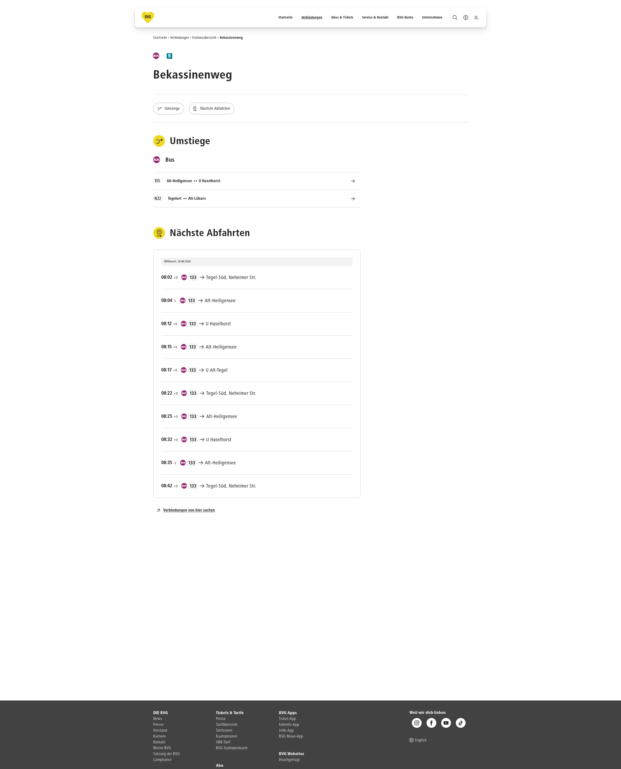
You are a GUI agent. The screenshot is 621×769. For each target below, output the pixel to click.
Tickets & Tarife (230, 713)
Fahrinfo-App (289, 725)
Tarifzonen (224, 731)
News (157, 719)
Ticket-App (287, 719)
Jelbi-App (286, 731)
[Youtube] (446, 723)
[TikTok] (461, 723)
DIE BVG (160, 713)
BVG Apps (288, 713)
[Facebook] (431, 723)
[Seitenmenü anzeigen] (476, 17)
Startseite (160, 37)
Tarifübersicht (226, 725)
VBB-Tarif (223, 742)
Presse (158, 725)
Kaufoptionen (226, 737)
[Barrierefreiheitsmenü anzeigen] (466, 17)
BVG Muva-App (291, 737)
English (421, 740)
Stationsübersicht (204, 37)
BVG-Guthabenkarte (232, 748)
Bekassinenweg (231, 37)
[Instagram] (417, 723)
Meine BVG (162, 748)
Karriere (159, 737)
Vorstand (160, 731)
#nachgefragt (289, 760)
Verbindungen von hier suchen (189, 510)
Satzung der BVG (166, 754)
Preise (221, 719)
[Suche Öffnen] (455, 17)
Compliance (162, 760)
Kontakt (159, 742)
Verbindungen (179, 37)
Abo (220, 766)
